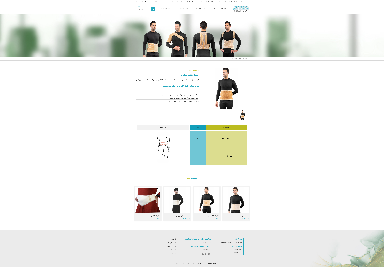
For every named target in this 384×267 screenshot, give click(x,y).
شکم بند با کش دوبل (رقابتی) (181, 216)
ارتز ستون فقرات (170, 243)
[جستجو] (153, 9)
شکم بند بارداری (155, 216)
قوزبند (174, 253)
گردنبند (173, 239)
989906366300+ (141, 10)
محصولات (244, 58)
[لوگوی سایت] (241, 8)
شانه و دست (171, 246)
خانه (249, 58)
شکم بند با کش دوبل (213, 216)
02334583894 (237, 252)
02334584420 (238, 250)
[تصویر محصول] (207, 200)
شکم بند (173, 250)
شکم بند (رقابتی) (243, 216)
